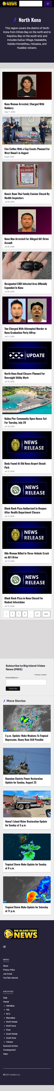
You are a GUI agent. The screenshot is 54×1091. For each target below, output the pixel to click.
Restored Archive (10, 1046)
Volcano (9, 1042)
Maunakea (10, 1018)
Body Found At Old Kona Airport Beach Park (25, 465)
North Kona (11, 1026)
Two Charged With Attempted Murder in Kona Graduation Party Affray (25, 331)
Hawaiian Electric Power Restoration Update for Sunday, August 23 (24, 780)
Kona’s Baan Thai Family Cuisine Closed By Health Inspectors (27, 196)
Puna (8, 1030)
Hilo (7, 1010)
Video (5, 1054)
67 (37, 614)
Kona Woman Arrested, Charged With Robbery (24, 106)
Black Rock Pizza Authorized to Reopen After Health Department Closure (25, 510)
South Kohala (11, 1034)
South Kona (11, 1038)
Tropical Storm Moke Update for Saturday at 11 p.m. (26, 909)
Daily (5, 998)
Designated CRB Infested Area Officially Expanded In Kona (25, 286)
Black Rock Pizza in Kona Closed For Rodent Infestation (23, 600)
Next (46, 614)
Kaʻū (8, 1014)
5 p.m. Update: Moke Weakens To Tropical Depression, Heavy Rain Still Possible (26, 737)
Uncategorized (9, 1050)
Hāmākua (10, 1006)
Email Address (12, 677)
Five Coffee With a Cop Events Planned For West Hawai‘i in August (27, 151)
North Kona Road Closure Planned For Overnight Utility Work (24, 375)
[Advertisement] (27, 638)
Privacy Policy (9, 970)
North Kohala (11, 1022)
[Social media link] (4, 946)
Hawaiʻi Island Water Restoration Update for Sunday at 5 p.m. (26, 823)
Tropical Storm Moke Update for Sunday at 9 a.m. (25, 866)
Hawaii (6, 1002)
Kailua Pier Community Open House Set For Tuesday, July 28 (25, 420)
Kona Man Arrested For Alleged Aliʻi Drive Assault (26, 241)
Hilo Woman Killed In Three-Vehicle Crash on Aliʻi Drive (26, 555)
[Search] (48, 4)
